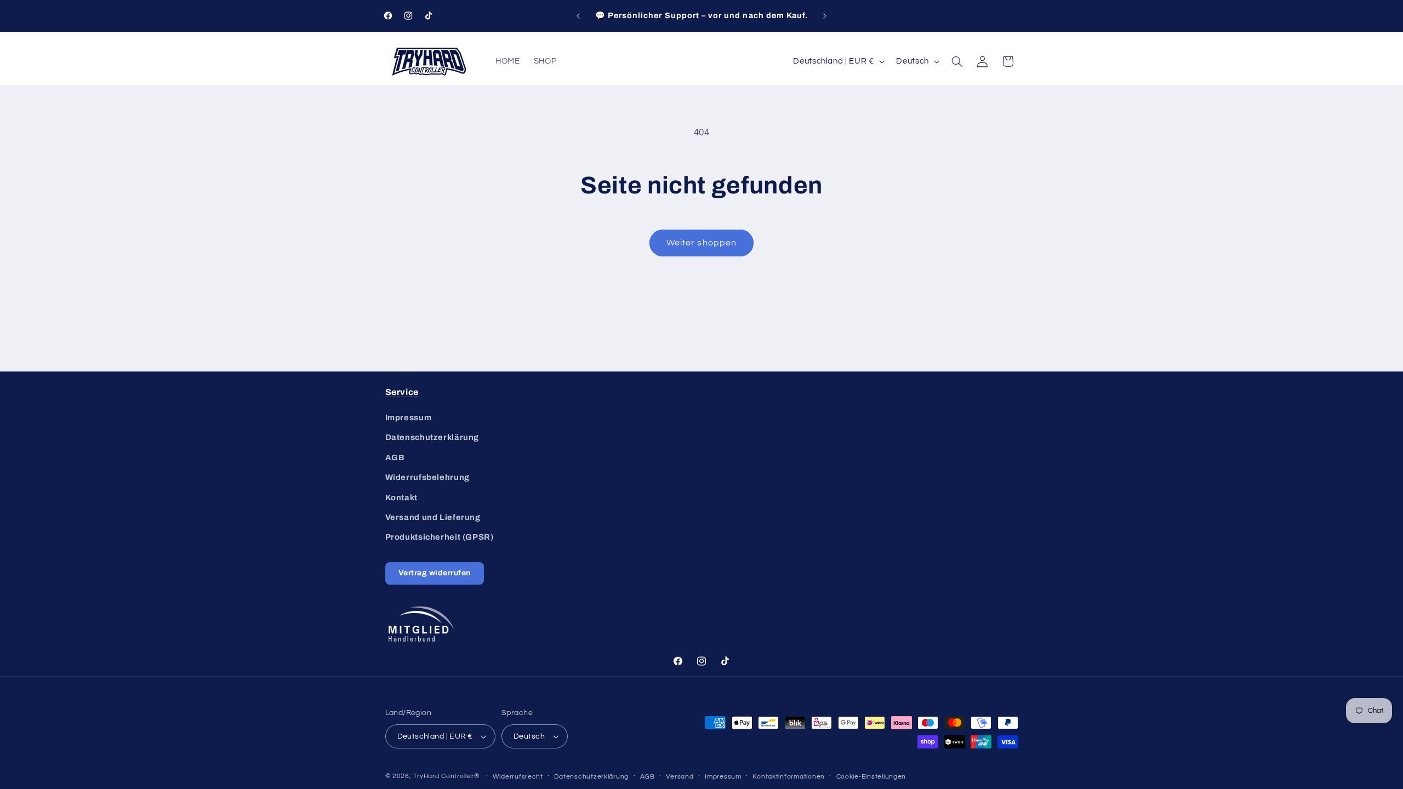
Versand (679, 777)
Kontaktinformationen (788, 777)
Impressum (408, 417)
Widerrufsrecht (518, 777)
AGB (395, 457)
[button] (956, 61)
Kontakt (401, 497)
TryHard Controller (443, 776)
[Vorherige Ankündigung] (578, 16)
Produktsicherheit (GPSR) (439, 537)
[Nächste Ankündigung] (825, 16)
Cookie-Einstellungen (871, 777)
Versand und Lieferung (433, 517)
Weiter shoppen (701, 242)
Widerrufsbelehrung (427, 477)
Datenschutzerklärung (432, 437)
